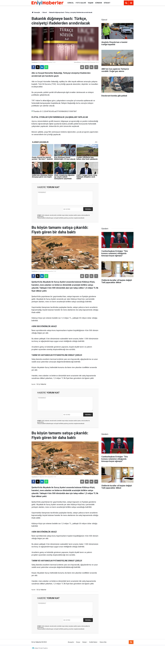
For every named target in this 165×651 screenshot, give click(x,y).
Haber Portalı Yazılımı (41, 648)
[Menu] (131, 2)
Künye (78, 642)
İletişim (84, 642)
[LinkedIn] (42, 67)
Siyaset (107, 3)
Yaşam (90, 3)
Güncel (70, 3)
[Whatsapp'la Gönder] (46, 67)
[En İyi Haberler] (48, 3)
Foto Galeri (81, 3)
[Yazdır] (82, 67)
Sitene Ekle (103, 642)
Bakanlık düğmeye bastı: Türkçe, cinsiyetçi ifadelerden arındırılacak (70, 12)
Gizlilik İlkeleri (93, 642)
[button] (87, 67)
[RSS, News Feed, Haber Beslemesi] (131, 642)
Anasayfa (37, 12)
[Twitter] (38, 67)
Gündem (98, 3)
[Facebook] (33, 67)
